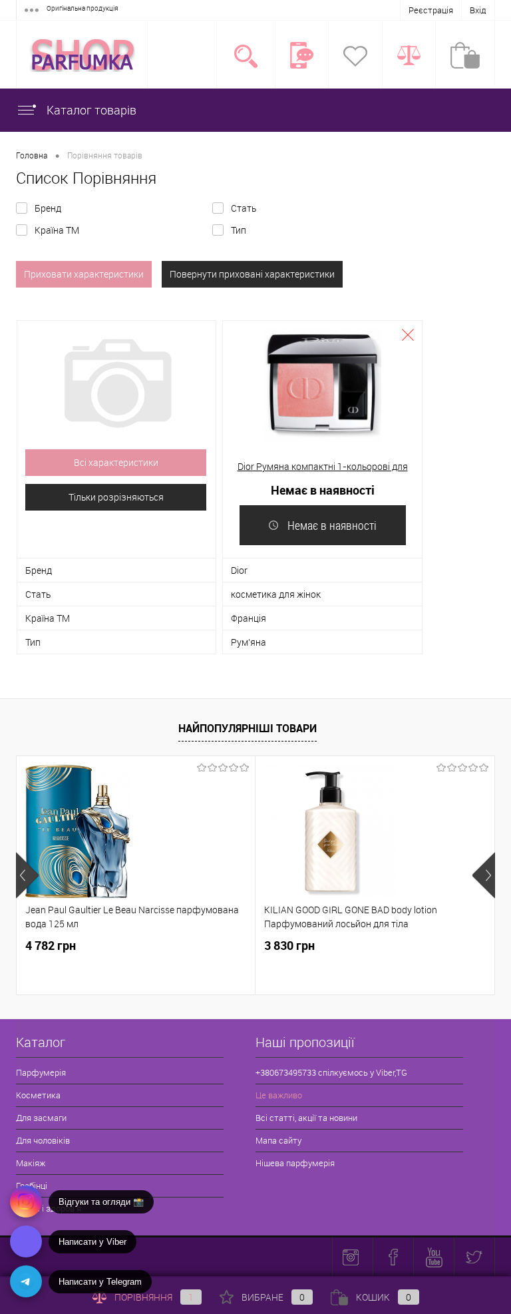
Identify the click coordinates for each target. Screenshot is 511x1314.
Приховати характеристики (84, 274)
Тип (238, 230)
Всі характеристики (116, 462)
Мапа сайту (278, 1140)
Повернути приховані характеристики (252, 274)
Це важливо (279, 1095)
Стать (243, 208)
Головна (31, 155)
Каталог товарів (90, 110)
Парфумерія (41, 1072)
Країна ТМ (57, 230)
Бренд (48, 208)
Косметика (38, 1095)
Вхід (478, 10)
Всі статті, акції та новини (306, 1118)
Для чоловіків (43, 1140)
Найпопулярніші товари (247, 728)
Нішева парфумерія (295, 1163)
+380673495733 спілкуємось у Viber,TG (331, 1072)
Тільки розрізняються (116, 497)
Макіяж (30, 1163)
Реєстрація (431, 10)
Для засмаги (41, 1118)
